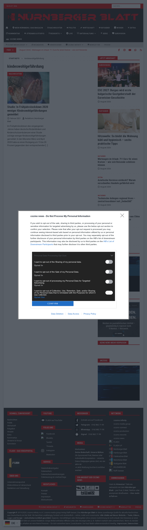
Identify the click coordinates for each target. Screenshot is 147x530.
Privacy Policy (90, 314)
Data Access (73, 314)
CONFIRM (53, 304)
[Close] (123, 216)
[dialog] (73, 265)
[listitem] (73, 255)
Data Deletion (57, 314)
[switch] (109, 262)
